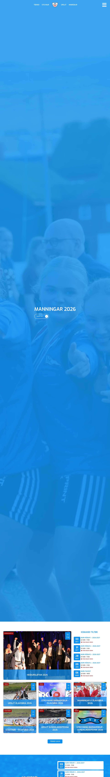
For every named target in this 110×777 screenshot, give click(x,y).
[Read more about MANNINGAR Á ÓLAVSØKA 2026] (90, 694)
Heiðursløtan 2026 (37, 674)
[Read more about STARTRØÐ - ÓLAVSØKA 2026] (19, 721)
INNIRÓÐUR (73, 5)
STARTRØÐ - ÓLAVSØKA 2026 (19, 729)
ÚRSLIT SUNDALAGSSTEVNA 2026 (55, 728)
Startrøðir (7, 711)
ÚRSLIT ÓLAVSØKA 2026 (20, 703)
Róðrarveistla (8, 633)
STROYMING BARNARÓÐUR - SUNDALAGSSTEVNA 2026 (90, 728)
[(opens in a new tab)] (19, 694)
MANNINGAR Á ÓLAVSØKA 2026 (90, 702)
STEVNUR (45, 5)
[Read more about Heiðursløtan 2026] (37, 655)
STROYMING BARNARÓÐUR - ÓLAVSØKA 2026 (55, 702)
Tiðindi (6, 684)
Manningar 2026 (79, 684)
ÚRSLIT (63, 5)
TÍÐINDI (36, 5)
